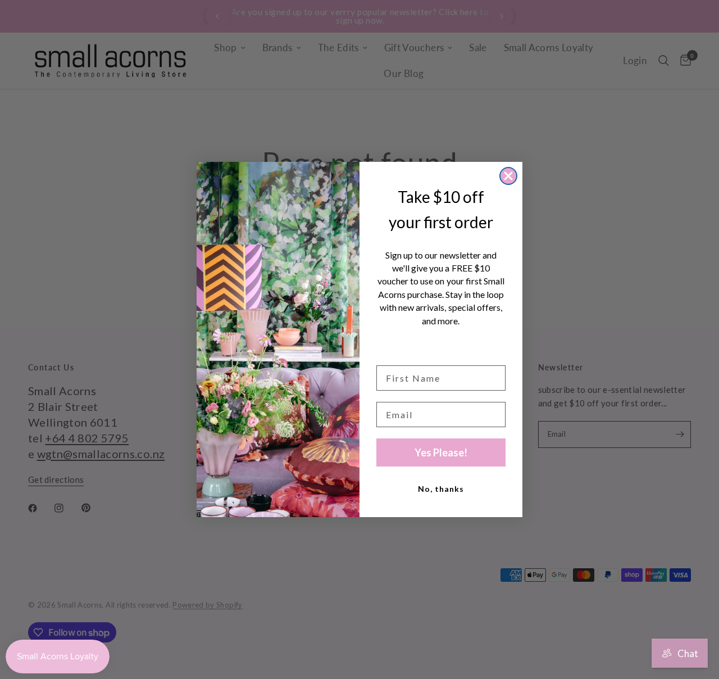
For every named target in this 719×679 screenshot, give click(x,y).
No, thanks (441, 489)
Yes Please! (441, 452)
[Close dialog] (508, 176)
